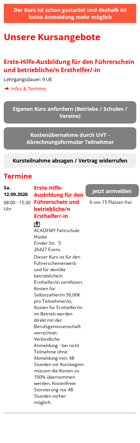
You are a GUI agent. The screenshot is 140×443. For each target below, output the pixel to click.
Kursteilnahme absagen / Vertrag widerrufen (70, 160)
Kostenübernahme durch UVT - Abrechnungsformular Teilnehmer (70, 138)
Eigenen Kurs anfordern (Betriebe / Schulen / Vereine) (70, 112)
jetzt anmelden (112, 191)
